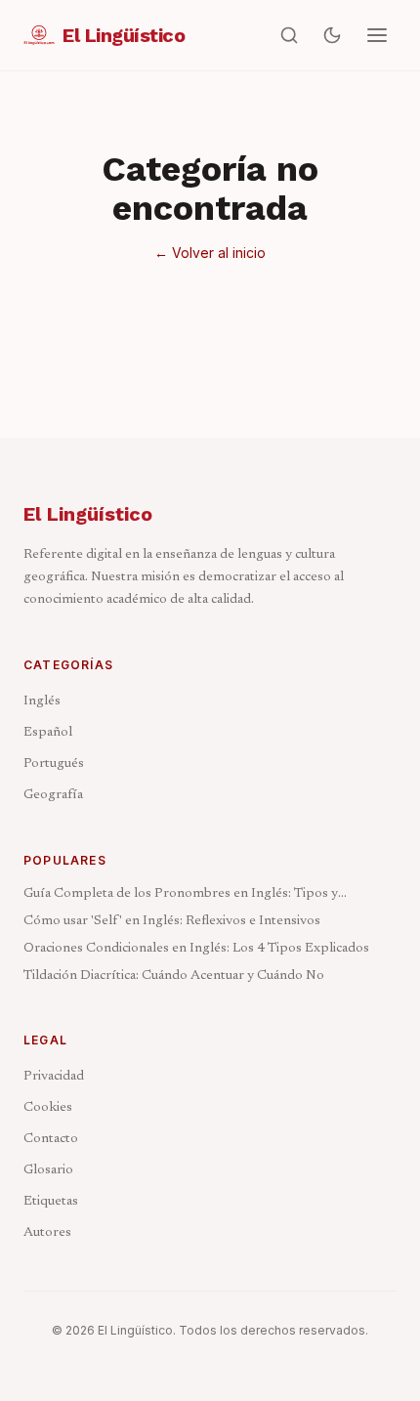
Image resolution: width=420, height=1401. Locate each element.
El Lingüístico (87, 514)
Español (47, 733)
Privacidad (53, 1076)
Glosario (48, 1170)
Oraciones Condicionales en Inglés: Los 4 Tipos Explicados (196, 948)
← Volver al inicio (210, 252)
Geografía (53, 795)
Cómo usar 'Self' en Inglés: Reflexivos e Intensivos (171, 921)
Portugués (53, 764)
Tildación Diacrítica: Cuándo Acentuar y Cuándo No (173, 976)
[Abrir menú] (377, 35)
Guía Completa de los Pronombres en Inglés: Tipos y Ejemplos (180, 895)
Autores (47, 1233)
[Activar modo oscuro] (332, 35)
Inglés (42, 701)
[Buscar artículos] (289, 35)
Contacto (50, 1139)
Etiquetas (50, 1202)
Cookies (47, 1108)
